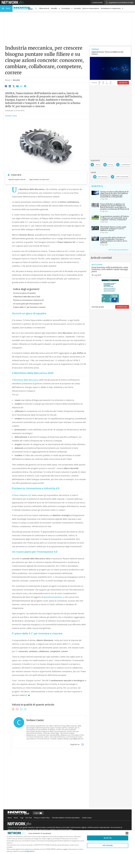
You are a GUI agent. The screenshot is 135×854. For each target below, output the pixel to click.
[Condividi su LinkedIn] (9, 86)
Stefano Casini (11, 116)
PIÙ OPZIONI (108, 845)
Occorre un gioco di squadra (24, 293)
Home (7, 80)
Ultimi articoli (44, 8)
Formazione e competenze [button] (111, 8)
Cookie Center (87, 818)
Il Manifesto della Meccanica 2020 (26, 296)
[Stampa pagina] (25, 86)
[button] (6, 8)
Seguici (36, 813)
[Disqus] (46, 782)
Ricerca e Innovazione (90, 8)
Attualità (16, 80)
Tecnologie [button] (65, 8)
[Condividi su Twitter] (13, 86)
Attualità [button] (54, 8)
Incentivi (77, 8)
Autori (16, 818)
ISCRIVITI (123, 83)
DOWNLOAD (122, 307)
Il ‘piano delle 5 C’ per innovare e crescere (29, 307)
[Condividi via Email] (17, 86)
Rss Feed (29, 818)
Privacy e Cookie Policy (42, 818)
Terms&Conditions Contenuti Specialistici (66, 818)
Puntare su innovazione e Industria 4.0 (28, 300)
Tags (21, 818)
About (10, 818)
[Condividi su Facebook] (6, 86)
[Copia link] (21, 86)
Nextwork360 (13, 827)
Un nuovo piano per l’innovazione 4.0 (27, 304)
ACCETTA (107, 838)
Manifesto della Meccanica (26, 380)
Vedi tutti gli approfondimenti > (118, 250)
